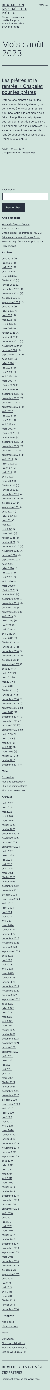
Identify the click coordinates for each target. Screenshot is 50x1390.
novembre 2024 (10, 346)
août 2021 (7, 511)
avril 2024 (7, 376)
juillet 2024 (8, 363)
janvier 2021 (8, 542)
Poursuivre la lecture (14, 138)
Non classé (8, 1321)
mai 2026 (7, 267)
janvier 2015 (8, 760)
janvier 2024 (9, 389)
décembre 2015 (10, 716)
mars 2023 (8, 428)
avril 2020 (7, 581)
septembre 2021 (10, 507)
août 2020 (7, 564)
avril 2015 (7, 747)
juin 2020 (7, 572)
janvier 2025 (8, 337)
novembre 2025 (10, 293)
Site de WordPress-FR (14, 790)
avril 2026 (7, 271)
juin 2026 (7, 263)
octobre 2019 (9, 607)
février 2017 (8, 690)
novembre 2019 (10, 603)
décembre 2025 (10, 289)
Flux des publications (13, 781)
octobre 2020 (9, 555)
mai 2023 (7, 420)
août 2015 (7, 734)
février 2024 (8, 385)
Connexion (8, 777)
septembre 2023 (11, 407)
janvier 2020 (8, 594)
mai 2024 (7, 372)
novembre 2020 (10, 550)
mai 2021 (7, 524)
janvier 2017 (8, 695)
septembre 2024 (11, 354)
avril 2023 (7, 424)
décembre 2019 (10, 599)
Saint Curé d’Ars (10, 228)
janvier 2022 (8, 489)
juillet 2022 (8, 463)
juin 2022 (7, 468)
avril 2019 (7, 633)
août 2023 (7, 411)
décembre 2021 (10, 494)
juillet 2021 (7, 516)
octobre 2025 (9, 298)
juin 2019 (7, 625)
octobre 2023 (9, 402)
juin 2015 (7, 738)
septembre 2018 (10, 664)
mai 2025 (7, 319)
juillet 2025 (8, 311)
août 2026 (7, 258)
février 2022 (8, 485)
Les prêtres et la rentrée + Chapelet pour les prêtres (22, 86)
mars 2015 (7, 751)
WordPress (33, 1379)
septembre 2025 (11, 302)
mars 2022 (8, 481)
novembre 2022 (10, 446)
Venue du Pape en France (15, 224)
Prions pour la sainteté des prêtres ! (21, 237)
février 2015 (8, 756)
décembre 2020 (10, 546)
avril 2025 (7, 324)
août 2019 (7, 616)
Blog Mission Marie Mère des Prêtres (14, 9)
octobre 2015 (9, 725)
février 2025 (8, 332)
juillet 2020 (8, 568)
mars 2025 (8, 328)
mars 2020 (8, 585)
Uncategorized (28, 152)
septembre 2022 (11, 455)
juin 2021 (7, 520)
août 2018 (7, 668)
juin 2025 (7, 315)
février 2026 (8, 280)
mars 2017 (7, 686)
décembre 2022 (10, 441)
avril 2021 (7, 529)
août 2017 (7, 673)
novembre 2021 (10, 498)
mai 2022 (7, 472)
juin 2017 (6, 677)
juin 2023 (7, 415)
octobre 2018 (9, 660)
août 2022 (7, 459)
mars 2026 (8, 276)
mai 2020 (7, 577)
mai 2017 (7, 681)
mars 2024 (8, 380)
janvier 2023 (8, 437)
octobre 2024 (9, 350)
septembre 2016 (10, 708)
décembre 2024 (10, 341)
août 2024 (7, 359)
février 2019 (8, 642)
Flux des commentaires (14, 786)
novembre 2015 (10, 721)
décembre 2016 (10, 699)
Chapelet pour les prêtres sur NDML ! (22, 232)
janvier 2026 (8, 284)
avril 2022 (7, 476)
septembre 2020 (11, 559)
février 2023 (8, 433)
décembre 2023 (10, 394)
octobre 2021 (9, 502)
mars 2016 (7, 712)
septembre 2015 (10, 729)
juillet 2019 (7, 620)
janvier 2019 (8, 647)
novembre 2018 (10, 655)
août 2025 (7, 306)
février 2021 (8, 537)
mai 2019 (7, 629)
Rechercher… (9, 189)
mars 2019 (7, 638)
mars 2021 (7, 533)
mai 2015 (7, 743)
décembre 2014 (10, 764)
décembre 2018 (10, 651)
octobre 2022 (9, 450)
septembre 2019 (10, 612)
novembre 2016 (10, 703)
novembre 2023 (10, 398)
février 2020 (8, 590)
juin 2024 (7, 367)
